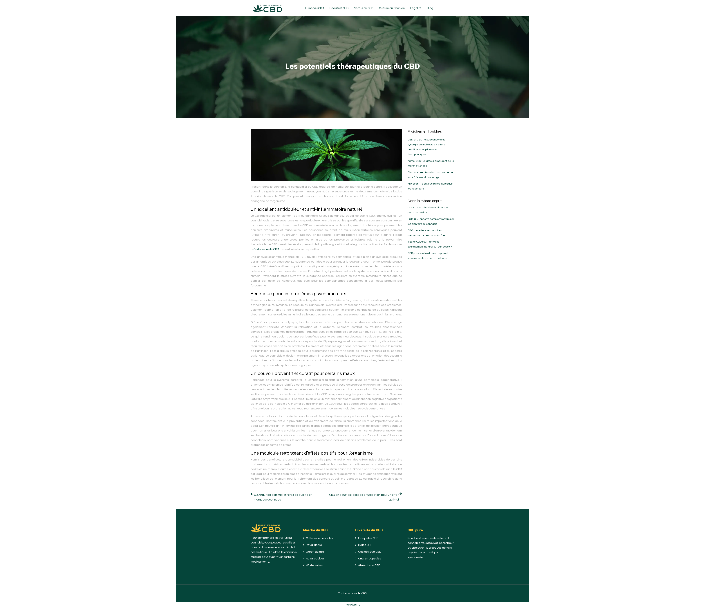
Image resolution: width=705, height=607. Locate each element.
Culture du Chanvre (392, 8)
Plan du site (352, 604)
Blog (430, 8)
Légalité (416, 8)
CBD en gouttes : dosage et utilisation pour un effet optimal (364, 497)
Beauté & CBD (339, 8)
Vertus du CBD (363, 8)
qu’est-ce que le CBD (265, 249)
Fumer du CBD (314, 8)
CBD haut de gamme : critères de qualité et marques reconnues (283, 497)
